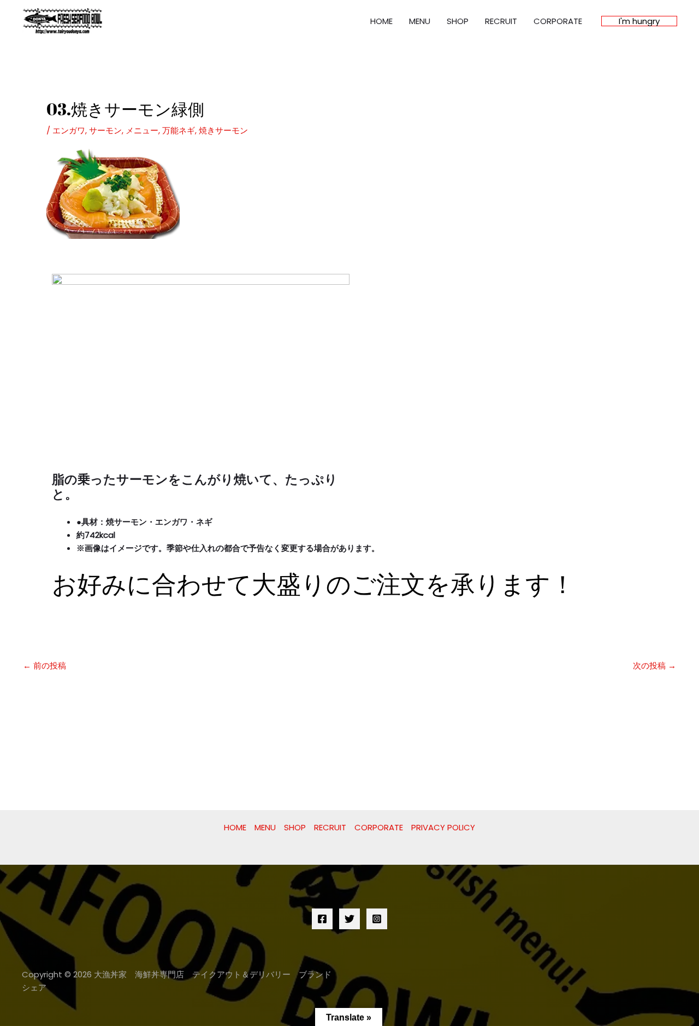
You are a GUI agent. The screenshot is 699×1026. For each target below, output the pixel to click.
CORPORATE (558, 21)
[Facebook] (322, 918)
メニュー (142, 130)
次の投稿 (654, 665)
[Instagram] (376, 918)
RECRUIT (501, 21)
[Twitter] (349, 918)
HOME (381, 21)
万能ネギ (178, 130)
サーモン (105, 130)
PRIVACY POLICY (443, 827)
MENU (419, 21)
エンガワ (68, 130)
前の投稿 (44, 665)
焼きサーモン (223, 130)
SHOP (458, 21)
